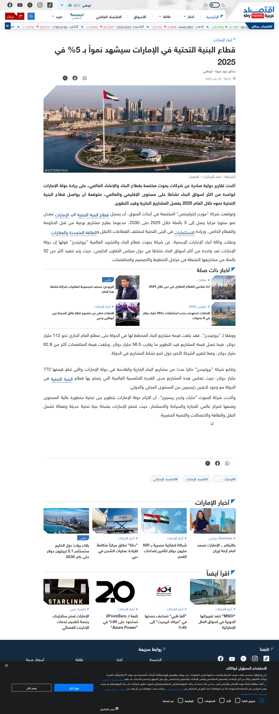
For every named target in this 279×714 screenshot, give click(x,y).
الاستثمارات (184, 232)
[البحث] (31, 16)
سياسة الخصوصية (249, 693)
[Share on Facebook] (75, 78)
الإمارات (62, 214)
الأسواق (140, 16)
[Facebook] (10, 5)
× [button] (6, 665)
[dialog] (139, 687)
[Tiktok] (50, 5)
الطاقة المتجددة (83, 232)
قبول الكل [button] (74, 688)
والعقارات (59, 232)
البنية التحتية (62, 378)
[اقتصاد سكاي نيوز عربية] (249, 12)
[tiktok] (266, 660)
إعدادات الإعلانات (174, 689)
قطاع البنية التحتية (93, 214)
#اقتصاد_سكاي (261, 26)
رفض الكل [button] (32, 688)
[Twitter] (30, 5)
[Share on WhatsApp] (85, 78)
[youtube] (232, 659)
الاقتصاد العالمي (109, 16)
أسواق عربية (35, 659)
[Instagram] (40, 5)
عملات (25, 25)
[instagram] (255, 660)
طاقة (79, 659)
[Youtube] (20, 5)
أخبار (119, 659)
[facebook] (220, 660)
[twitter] (243, 660)
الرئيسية (212, 16)
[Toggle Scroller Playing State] (8, 25)
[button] (75, 5)
